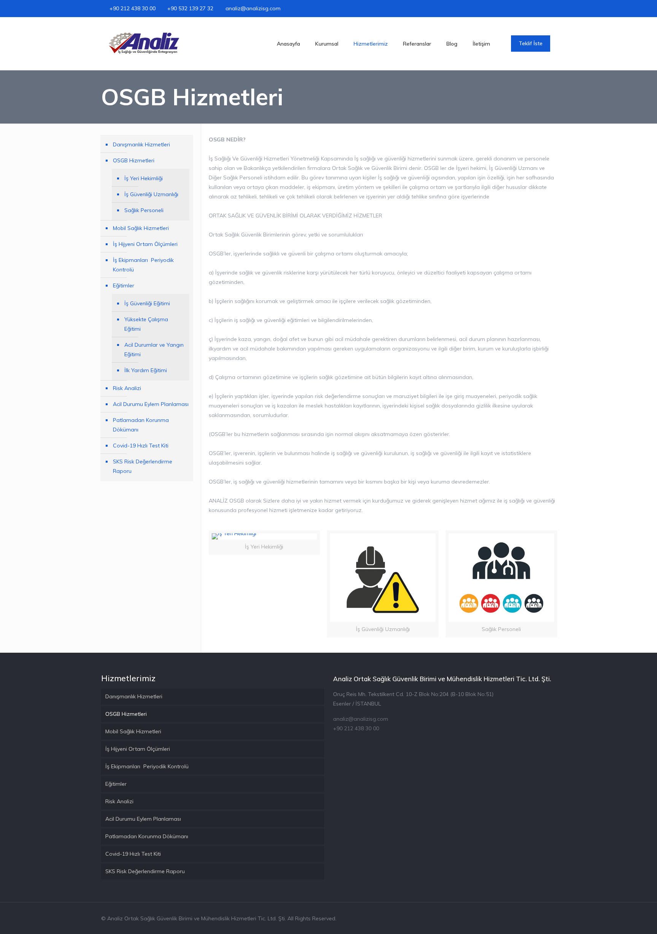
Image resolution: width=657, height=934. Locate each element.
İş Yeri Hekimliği (143, 178)
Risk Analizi (127, 388)
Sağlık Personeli (143, 210)
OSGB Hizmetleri (133, 160)
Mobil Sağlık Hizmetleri (141, 228)
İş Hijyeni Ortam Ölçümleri (145, 244)
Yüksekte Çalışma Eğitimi (146, 324)
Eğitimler (123, 285)
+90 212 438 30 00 (133, 8)
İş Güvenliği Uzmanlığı (151, 194)
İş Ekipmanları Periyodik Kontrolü (143, 265)
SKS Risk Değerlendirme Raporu (142, 466)
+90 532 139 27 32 (190, 8)
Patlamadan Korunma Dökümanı (141, 425)
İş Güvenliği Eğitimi (147, 303)
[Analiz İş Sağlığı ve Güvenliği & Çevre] (146, 43)
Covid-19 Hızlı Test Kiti (140, 445)
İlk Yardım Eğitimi (145, 370)
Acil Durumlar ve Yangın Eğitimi (154, 349)
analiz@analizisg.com (253, 8)
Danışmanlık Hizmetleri (141, 144)
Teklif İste (531, 43)
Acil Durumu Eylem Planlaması (151, 404)
